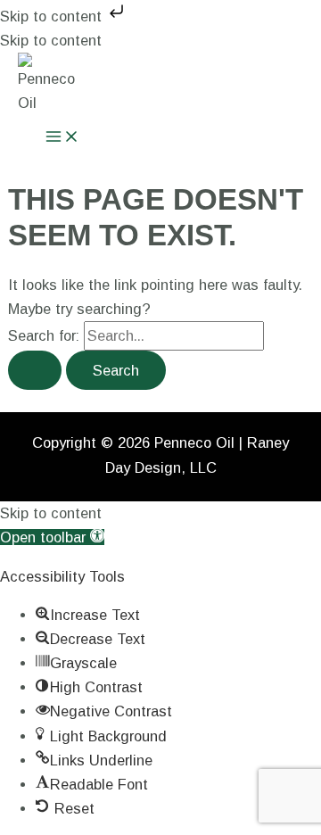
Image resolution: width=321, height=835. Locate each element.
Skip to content (53, 16)
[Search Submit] (35, 370)
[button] (52, 537)
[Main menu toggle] (62, 137)
